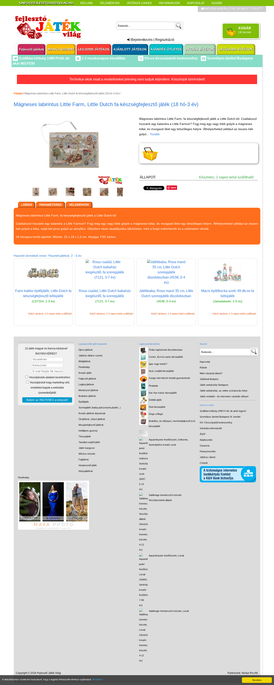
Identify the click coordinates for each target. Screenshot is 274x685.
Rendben (257, 680)
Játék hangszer (87, 448)
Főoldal (18, 93)
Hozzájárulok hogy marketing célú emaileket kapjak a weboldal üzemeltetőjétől (49, 387)
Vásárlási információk (211, 428)
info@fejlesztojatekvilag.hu (47, 3)
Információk (169, 3)
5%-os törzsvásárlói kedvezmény (170, 58)
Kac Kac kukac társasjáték (163, 392)
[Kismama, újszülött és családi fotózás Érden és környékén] (53, 529)
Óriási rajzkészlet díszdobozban (165, 349)
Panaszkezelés (208, 451)
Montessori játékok (88, 390)
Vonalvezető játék (88, 465)
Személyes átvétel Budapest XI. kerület (220, 416)
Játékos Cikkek (139, 3)
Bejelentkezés (141, 40)
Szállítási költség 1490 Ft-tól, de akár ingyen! (223, 411)
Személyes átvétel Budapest (229, 58)
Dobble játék (155, 400)
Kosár (217, 3)
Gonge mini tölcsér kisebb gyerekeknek (169, 378)
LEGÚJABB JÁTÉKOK (236, 49)
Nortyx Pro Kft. (250, 673)
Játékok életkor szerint (90, 355)
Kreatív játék (85, 373)
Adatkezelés (206, 440)
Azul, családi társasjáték (161, 371)
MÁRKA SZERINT (61, 49)
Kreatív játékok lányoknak (92, 413)
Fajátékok (84, 459)
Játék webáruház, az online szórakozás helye (223, 390)
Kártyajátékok (86, 471)
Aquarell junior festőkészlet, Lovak (166, 555)
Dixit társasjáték (157, 407)
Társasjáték (85, 436)
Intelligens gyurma (88, 430)
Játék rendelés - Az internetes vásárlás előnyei (224, 396)
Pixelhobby (23, 477)
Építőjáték (84, 401)
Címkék (122, 9)
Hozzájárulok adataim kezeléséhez (49, 377)
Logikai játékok (86, 384)
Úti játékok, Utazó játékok (92, 419)
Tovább (155, 134)
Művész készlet (87, 453)
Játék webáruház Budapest (214, 385)
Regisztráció (164, 40)
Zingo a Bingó (156, 414)
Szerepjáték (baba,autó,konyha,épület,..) (100, 407)
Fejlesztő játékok (31, 49)
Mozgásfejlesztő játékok (91, 425)
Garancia (204, 445)
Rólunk (86, 3)
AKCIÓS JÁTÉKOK (200, 49)
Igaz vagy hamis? (158, 364)
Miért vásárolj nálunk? (211, 373)
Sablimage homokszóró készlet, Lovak (169, 611)
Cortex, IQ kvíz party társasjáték (166, 357)
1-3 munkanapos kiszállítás (103, 58)
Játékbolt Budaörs (209, 379)
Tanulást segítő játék (89, 442)
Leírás (26, 204)
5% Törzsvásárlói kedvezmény (216, 422)
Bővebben (97, 679)
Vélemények (110, 3)
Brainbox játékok (87, 396)
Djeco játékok (86, 349)
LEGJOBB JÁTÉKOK (94, 49)
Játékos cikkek (208, 457)
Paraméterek (50, 204)
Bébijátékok (85, 361)
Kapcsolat (196, 3)
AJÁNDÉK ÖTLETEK (166, 49)
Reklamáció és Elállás (38, 9)
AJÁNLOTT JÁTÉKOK (130, 49)
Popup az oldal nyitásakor (86, 9)
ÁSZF (203, 434)
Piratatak (153, 385)
